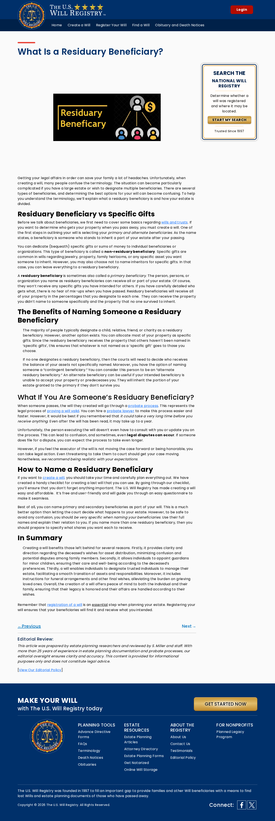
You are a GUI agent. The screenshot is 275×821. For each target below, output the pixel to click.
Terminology (89, 750)
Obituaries (87, 764)
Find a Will (141, 25)
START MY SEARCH (229, 119)
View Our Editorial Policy (40, 669)
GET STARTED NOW (225, 704)
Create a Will (79, 25)
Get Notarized (136, 762)
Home (57, 25)
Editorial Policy (183, 757)
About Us (178, 736)
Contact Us (180, 743)
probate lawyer (120, 410)
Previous (31, 626)
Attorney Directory (141, 749)
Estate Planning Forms (144, 755)
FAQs (82, 743)
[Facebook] (241, 805)
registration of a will (64, 604)
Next (187, 626)
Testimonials (181, 750)
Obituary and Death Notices (179, 25)
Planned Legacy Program (230, 734)
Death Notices (90, 757)
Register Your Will (111, 25)
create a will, (54, 477)
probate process (143, 405)
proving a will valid (63, 410)
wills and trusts (174, 222)
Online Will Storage (141, 769)
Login (242, 9)
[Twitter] (251, 805)
